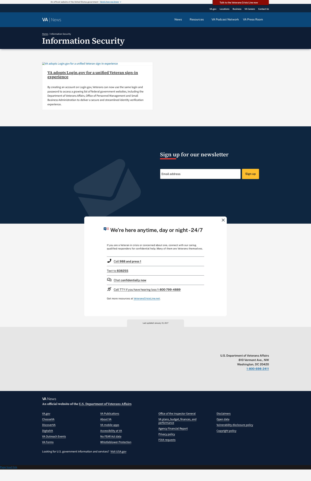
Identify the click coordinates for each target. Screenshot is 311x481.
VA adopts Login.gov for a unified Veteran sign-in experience (92, 74)
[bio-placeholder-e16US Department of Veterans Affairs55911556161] (80, 64)
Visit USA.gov (118, 452)
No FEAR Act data (110, 436)
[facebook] (248, 349)
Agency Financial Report (173, 429)
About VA (105, 419)
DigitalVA (47, 431)
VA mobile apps (109, 425)
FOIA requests (167, 440)
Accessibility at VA (111, 431)
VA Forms (48, 442)
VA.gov (46, 414)
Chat (130, 280)
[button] (268, 20)
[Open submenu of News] (184, 19)
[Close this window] (223, 219)
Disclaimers (224, 414)
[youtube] (229, 349)
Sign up (250, 173)
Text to (117, 270)
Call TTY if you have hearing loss (147, 289)
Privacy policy (166, 434)
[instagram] (254, 349)
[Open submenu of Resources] (205, 19)
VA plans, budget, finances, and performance (177, 421)
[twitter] (235, 349)
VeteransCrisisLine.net (147, 298)
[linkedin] (261, 349)
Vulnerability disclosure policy (235, 425)
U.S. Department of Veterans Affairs (105, 404)
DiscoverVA (49, 425)
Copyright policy (226, 431)
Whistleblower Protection (115, 442)
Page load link (8, 467)
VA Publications (109, 414)
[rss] (242, 349)
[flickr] (267, 349)
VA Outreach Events (54, 436)
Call (127, 261)
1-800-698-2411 (258, 368)
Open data (223, 419)
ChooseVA (48, 419)
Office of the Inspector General (177, 414)
